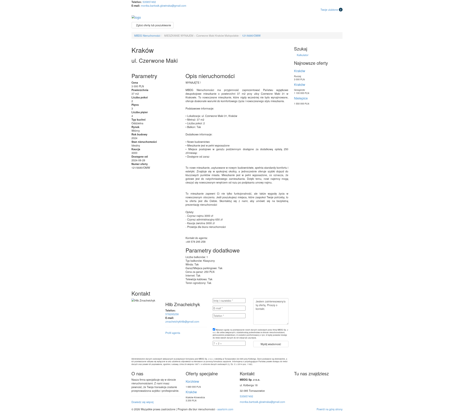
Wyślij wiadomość (271, 344)
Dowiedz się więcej (142, 402)
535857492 (149, 2)
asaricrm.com (225, 409)
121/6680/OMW (251, 35)
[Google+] (314, 381)
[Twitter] (297, 381)
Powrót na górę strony (330, 409)
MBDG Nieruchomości (147, 35)
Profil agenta (172, 333)
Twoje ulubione (331, 9)
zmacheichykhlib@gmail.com (182, 321)
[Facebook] (305, 381)
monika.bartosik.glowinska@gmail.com (163, 5)
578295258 (172, 314)
